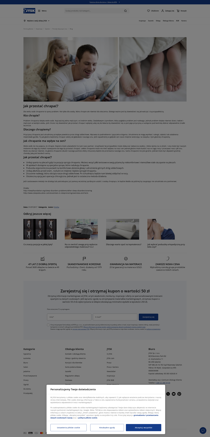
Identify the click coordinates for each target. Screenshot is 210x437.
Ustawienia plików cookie (68, 427)
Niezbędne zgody (107, 427)
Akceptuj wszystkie (143, 427)
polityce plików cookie (87, 418)
